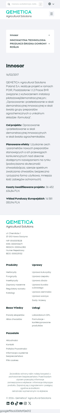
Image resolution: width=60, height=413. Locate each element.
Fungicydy (11, 276)
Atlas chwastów (14, 319)
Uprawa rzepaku (40, 276)
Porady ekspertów (15, 315)
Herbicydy (11, 272)
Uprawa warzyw (40, 296)
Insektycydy (12, 280)
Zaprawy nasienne (15, 285)
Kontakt (10, 344)
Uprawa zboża (39, 280)
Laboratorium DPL (41, 315)
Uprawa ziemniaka (41, 292)
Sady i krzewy (39, 300)
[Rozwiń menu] (51, 13)
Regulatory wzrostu (15, 289)
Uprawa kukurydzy (41, 272)
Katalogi (10, 293)
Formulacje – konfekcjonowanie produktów (41, 322)
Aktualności (12, 340)
